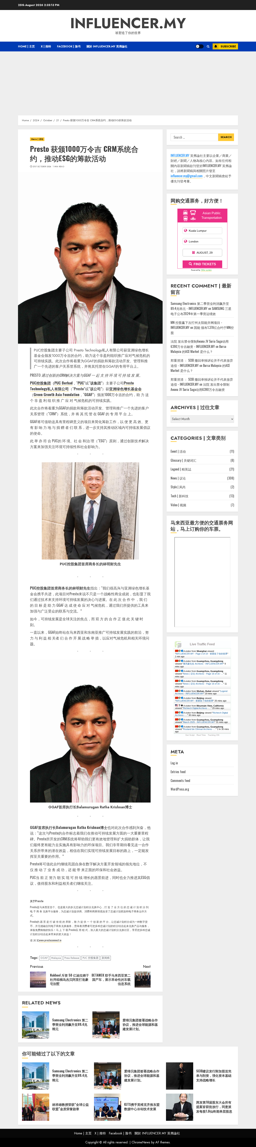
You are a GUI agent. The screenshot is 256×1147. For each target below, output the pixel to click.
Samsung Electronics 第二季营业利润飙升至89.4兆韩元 (70, 1024)
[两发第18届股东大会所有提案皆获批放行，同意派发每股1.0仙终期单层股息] (179, 1107)
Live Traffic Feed (202, 644)
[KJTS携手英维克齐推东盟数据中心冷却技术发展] (107, 1107)
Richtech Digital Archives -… (197, 708)
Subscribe (228, 46)
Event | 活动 (178, 451)
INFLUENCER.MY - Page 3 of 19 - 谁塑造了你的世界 (201, 654)
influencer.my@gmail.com (187, 176)
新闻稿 (106, 958)
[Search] (208, 46)
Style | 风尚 (178, 487)
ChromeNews (141, 1142)
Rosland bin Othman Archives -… (199, 729)
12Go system (206, 270)
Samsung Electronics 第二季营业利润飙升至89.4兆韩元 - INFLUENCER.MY (200, 306)
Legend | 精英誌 (181, 469)
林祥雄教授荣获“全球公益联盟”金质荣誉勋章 (70, 1106)
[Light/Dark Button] (200, 46)
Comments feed (180, 780)
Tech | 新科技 (179, 496)
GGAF (44, 958)
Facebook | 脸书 (69, 46)
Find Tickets (205, 264)
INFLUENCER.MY (128, 23)
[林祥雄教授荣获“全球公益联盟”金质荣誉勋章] (35, 1107)
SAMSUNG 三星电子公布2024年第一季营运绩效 (201, 311)
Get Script (190, 735)
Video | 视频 (178, 504)
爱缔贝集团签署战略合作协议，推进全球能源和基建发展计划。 (140, 1024)
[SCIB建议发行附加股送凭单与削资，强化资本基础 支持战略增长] (179, 1076)
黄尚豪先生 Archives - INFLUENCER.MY (203, 664)
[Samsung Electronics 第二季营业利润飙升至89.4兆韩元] (35, 1025)
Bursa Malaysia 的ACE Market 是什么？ (198, 349)
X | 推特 (46, 46)
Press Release (71, 958)
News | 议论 (37, 139)
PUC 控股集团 (90, 958)
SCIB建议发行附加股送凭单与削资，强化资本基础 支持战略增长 (213, 1075)
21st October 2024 (42, 166)
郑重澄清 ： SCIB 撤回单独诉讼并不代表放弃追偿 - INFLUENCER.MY (202, 382)
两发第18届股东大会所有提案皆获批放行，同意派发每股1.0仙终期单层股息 (214, 1107)
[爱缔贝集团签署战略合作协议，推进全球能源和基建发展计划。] (106, 1025)
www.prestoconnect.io (50, 940)
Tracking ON (213, 735)
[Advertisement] (128, 81)
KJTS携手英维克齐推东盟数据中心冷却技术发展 (142, 1106)
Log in (174, 763)
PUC (81, 382)
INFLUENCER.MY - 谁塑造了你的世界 (194, 701)
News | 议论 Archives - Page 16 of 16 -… (203, 674)
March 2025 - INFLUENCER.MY (199, 722)
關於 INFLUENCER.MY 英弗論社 (107, 46)
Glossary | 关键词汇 (183, 460)
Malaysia (56, 958)
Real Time (201, 735)
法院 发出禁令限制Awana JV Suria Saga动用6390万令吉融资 (200, 387)
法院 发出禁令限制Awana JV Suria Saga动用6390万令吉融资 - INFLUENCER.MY (200, 344)
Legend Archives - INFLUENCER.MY (201, 692)
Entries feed (178, 772)
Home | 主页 (26, 46)
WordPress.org (180, 789)
